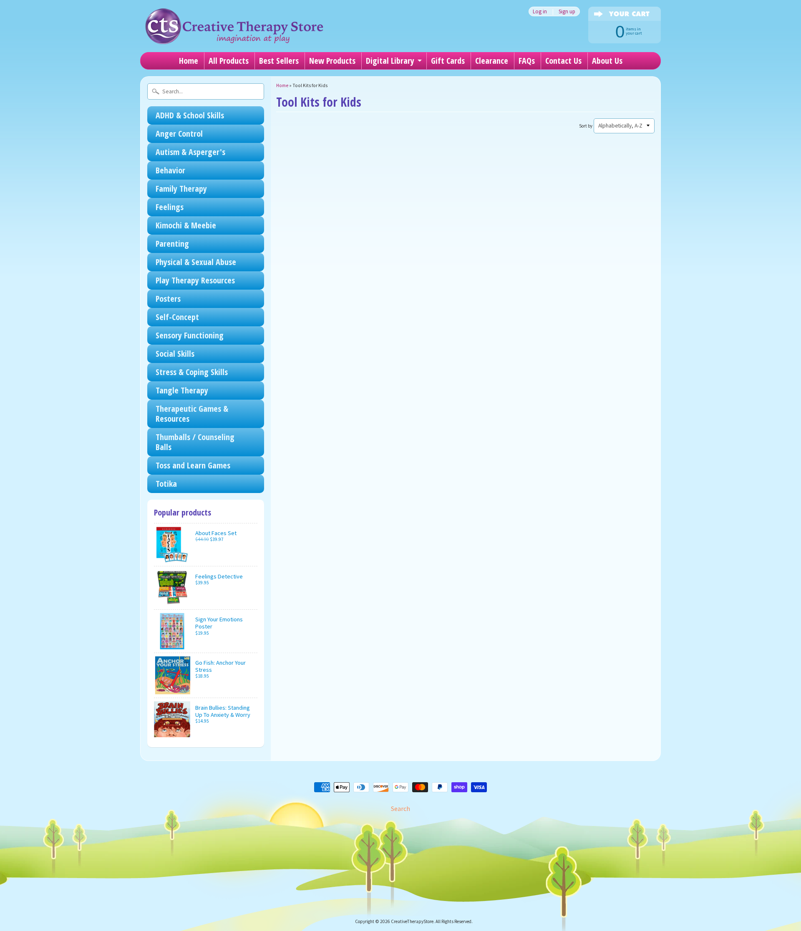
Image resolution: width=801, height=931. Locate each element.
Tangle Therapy (182, 390)
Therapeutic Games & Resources (192, 413)
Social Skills (175, 353)
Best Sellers (279, 60)
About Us (607, 60)
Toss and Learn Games (193, 465)
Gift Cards (448, 60)
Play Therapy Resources (195, 280)
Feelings (170, 207)
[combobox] (205, 91)
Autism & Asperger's (190, 152)
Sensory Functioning (190, 335)
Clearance (491, 60)
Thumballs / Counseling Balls (195, 442)
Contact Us (563, 60)
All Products (229, 60)
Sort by (585, 126)
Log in (540, 11)
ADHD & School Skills (190, 115)
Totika (166, 483)
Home (188, 60)
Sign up (567, 11)
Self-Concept (177, 317)
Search (400, 808)
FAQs (527, 60)
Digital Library (390, 60)
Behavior (170, 170)
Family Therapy (181, 188)
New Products (332, 60)
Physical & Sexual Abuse (196, 262)
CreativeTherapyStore (412, 921)
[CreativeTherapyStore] (234, 33)
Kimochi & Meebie (186, 225)
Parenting (172, 243)
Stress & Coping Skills (192, 372)
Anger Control (179, 133)
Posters (168, 298)
